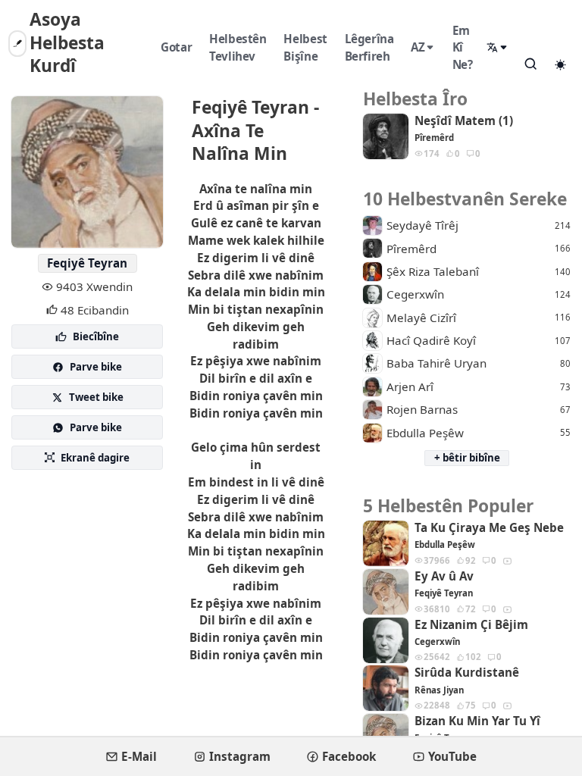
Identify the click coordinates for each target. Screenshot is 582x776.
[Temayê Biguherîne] (560, 64)
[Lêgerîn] (530, 63)
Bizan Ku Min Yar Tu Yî (477, 721)
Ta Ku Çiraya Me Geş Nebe (489, 528)
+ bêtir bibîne (467, 458)
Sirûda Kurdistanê (467, 672)
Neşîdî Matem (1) (464, 121)
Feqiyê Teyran (87, 263)
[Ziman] (498, 47)
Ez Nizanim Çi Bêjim (471, 625)
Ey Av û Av (444, 576)
